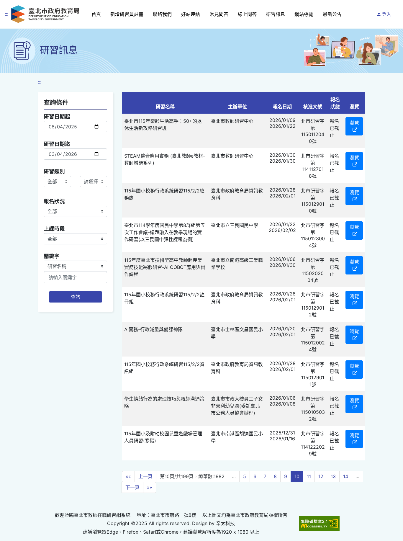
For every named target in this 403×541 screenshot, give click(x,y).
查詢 (75, 297)
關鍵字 (52, 256)
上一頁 (145, 476)
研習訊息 (275, 14)
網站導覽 (303, 14)
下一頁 (132, 487)
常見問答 (218, 14)
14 (345, 476)
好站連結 (190, 14)
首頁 (96, 14)
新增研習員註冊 (126, 14)
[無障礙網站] (319, 523)
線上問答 (247, 14)
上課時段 (54, 228)
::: (6, 14)
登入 (386, 14)
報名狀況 (54, 201)
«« (128, 476)
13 (333, 476)
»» (149, 487)
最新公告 (332, 14)
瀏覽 (354, 123)
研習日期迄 (57, 144)
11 (309, 476)
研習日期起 (57, 116)
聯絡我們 (162, 14)
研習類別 (54, 171)
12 (320, 476)
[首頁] (45, 14)
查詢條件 (56, 102)
